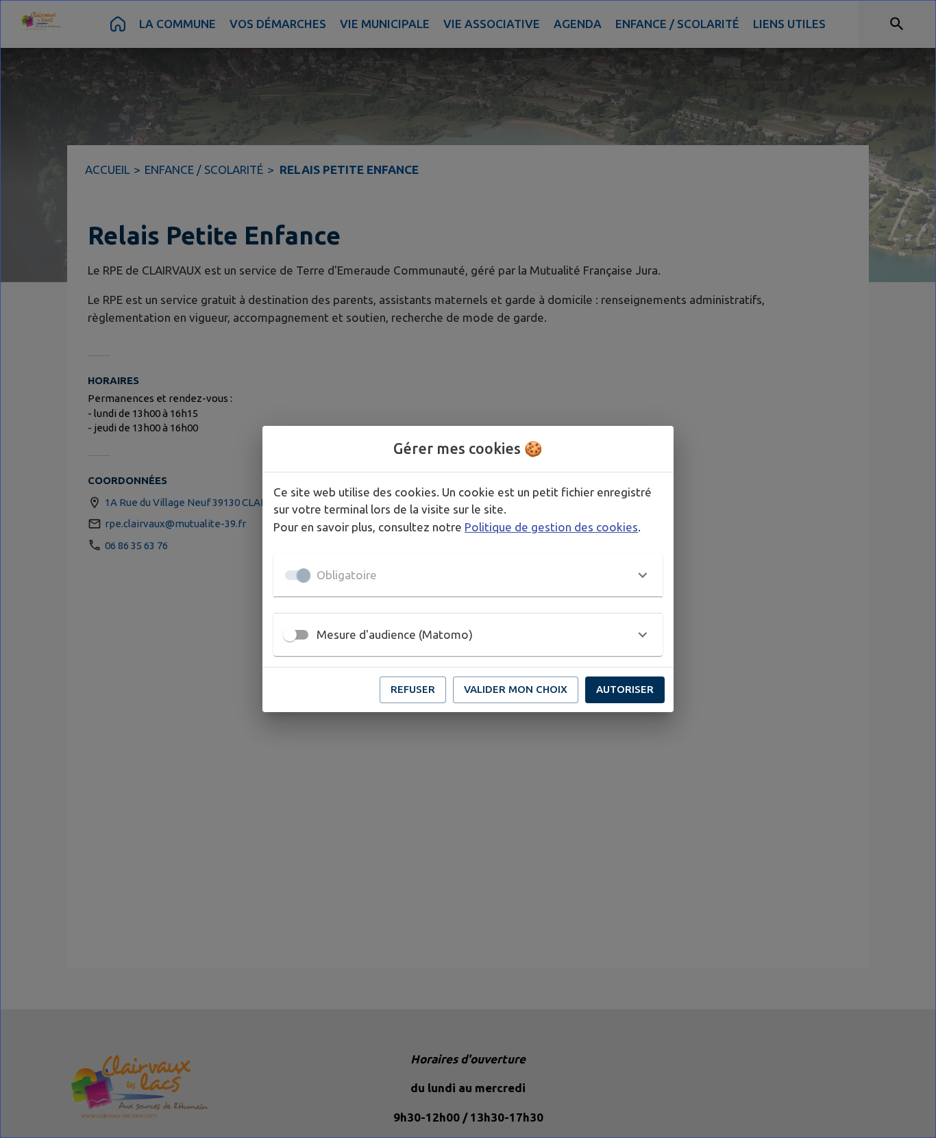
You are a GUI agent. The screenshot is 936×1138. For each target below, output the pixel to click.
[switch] (290, 635)
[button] (468, 575)
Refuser (413, 689)
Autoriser (625, 689)
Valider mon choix (515, 689)
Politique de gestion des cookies (551, 526)
